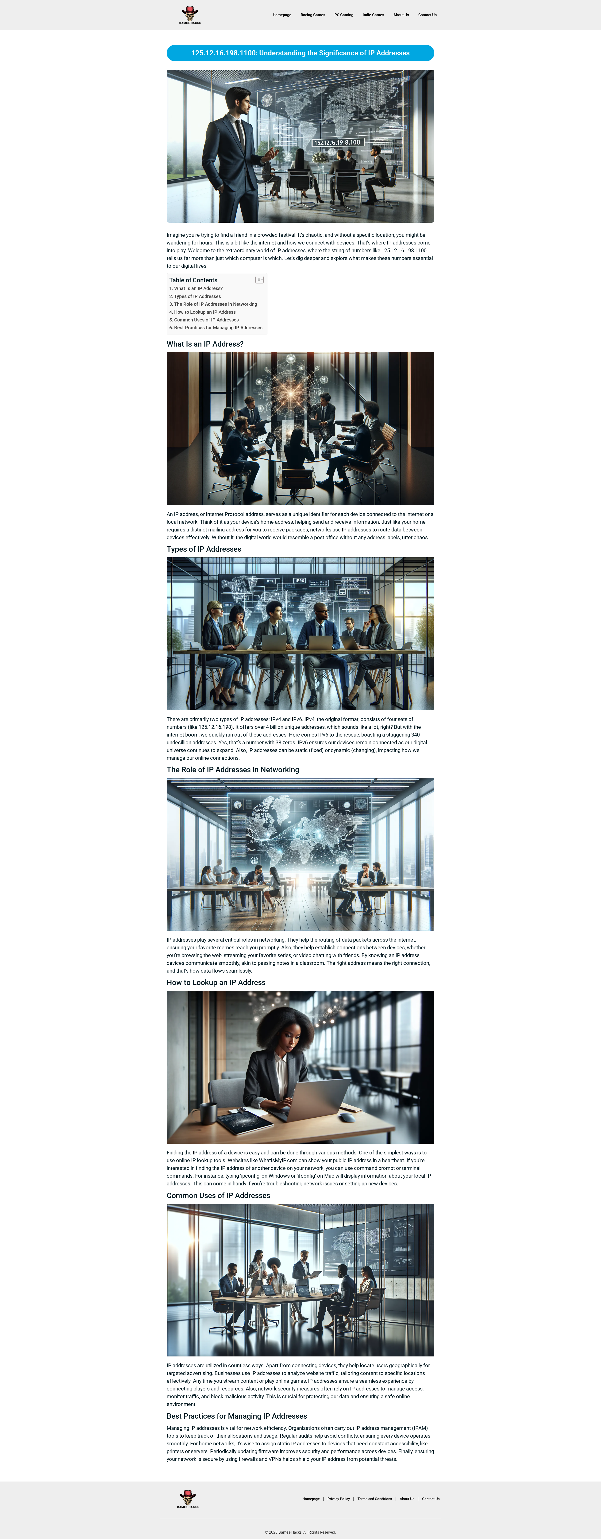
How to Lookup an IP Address (205, 312)
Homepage (282, 15)
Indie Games (373, 15)
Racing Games (313, 15)
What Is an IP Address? (198, 288)
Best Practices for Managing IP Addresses (218, 327)
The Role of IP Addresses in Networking (215, 304)
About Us (401, 15)
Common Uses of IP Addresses (206, 320)
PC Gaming (344, 15)
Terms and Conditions (375, 1499)
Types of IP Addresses (197, 296)
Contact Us (427, 15)
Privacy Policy (338, 1499)
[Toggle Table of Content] (257, 280)
